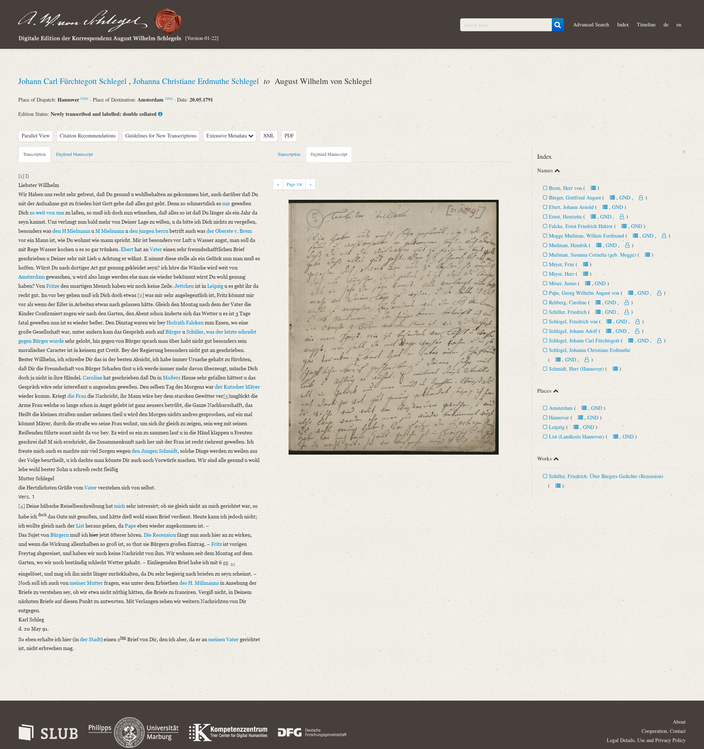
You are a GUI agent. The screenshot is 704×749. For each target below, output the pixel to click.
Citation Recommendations (87, 135)
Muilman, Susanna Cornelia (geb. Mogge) (592, 254)
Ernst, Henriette (565, 216)
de (666, 24)
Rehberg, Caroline (568, 302)
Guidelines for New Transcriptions (161, 135)
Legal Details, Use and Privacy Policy (646, 740)
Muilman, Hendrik (568, 245)
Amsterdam (561, 407)
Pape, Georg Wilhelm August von (584, 292)
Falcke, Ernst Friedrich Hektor (581, 226)
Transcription (34, 154)
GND (84, 98)
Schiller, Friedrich (568, 311)
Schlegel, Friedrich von (573, 321)
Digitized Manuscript (74, 154)
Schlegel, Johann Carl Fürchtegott (584, 340)
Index (623, 24)
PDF (289, 135)
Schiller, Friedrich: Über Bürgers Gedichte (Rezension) (606, 476)
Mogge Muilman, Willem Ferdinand (586, 235)
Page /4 (294, 184)
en (678, 24)
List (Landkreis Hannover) (576, 436)
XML (269, 135)
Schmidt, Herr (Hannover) (576, 368)
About (679, 721)
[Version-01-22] (202, 37)
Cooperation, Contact (664, 730)
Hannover (559, 417)
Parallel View (36, 135)
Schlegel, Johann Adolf (573, 330)
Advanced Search (591, 24)
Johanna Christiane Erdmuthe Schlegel (197, 81)
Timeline (646, 24)
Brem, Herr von (565, 187)
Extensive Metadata (227, 135)
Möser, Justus (562, 283)
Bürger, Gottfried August (575, 197)
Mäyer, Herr (561, 273)
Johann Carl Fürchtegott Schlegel (73, 81)
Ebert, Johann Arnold (571, 206)
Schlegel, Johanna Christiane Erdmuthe (589, 349)
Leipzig (557, 426)
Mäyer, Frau (561, 264)
